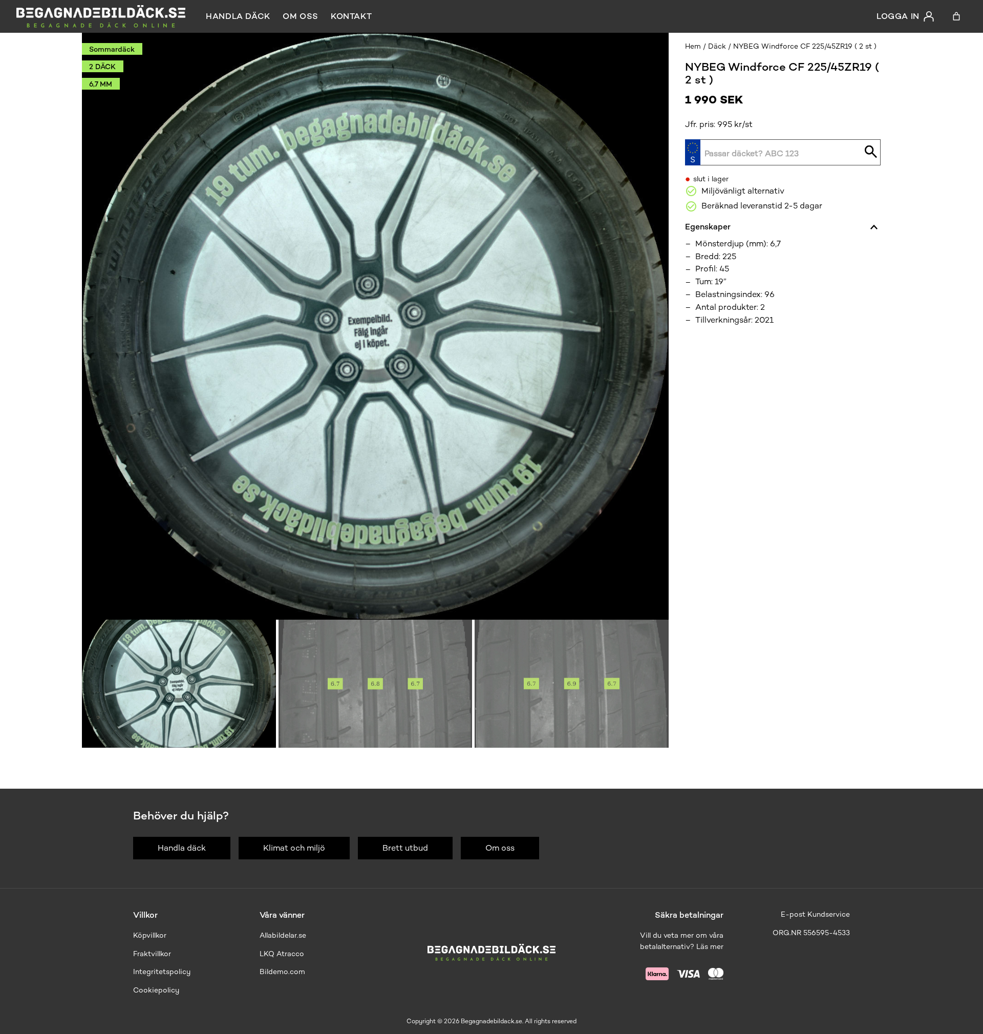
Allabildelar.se (283, 935)
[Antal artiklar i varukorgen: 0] (956, 16)
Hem (693, 46)
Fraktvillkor (152, 953)
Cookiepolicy (156, 990)
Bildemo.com (282, 971)
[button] (179, 684)
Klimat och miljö (294, 848)
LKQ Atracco (282, 953)
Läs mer (709, 946)
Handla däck (238, 16)
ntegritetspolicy (162, 971)
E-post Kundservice (815, 914)
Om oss (300, 16)
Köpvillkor (149, 935)
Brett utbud (405, 848)
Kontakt (351, 16)
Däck (717, 46)
